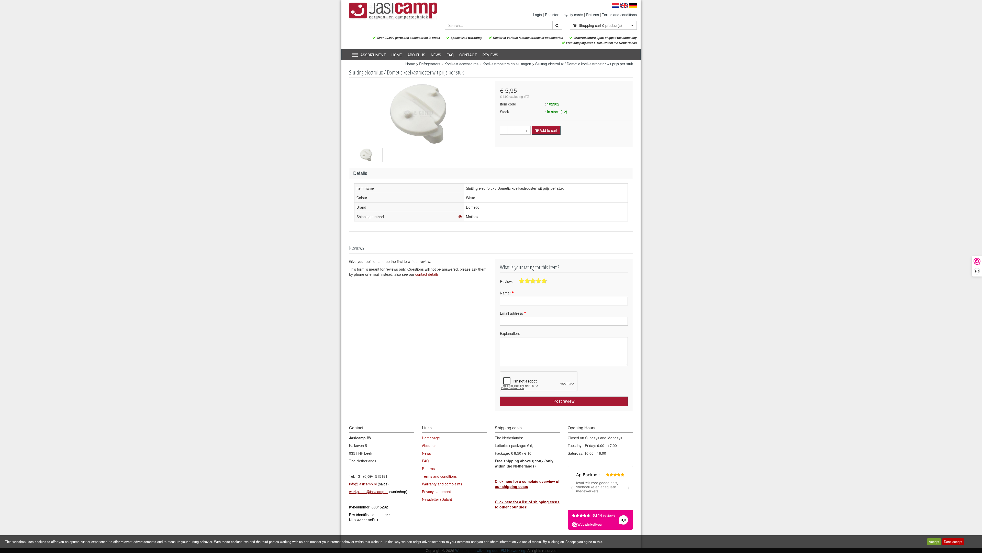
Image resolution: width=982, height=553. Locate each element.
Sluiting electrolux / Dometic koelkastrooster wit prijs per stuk (584, 63)
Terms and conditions (619, 14)
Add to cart (548, 130)
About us (416, 55)
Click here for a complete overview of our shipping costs (527, 484)
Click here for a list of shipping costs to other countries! (527, 504)
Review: (506, 281)
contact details (427, 274)
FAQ (450, 55)
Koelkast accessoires (461, 63)
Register (552, 14)
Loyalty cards (572, 14)
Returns (592, 14)
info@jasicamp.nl (363, 483)
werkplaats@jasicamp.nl (368, 491)
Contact (468, 55)
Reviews (490, 55)
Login (537, 14)
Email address (512, 313)
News (436, 55)
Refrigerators (429, 63)
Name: (506, 292)
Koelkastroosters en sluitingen (507, 63)
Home (397, 55)
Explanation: (510, 333)
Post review (564, 401)
